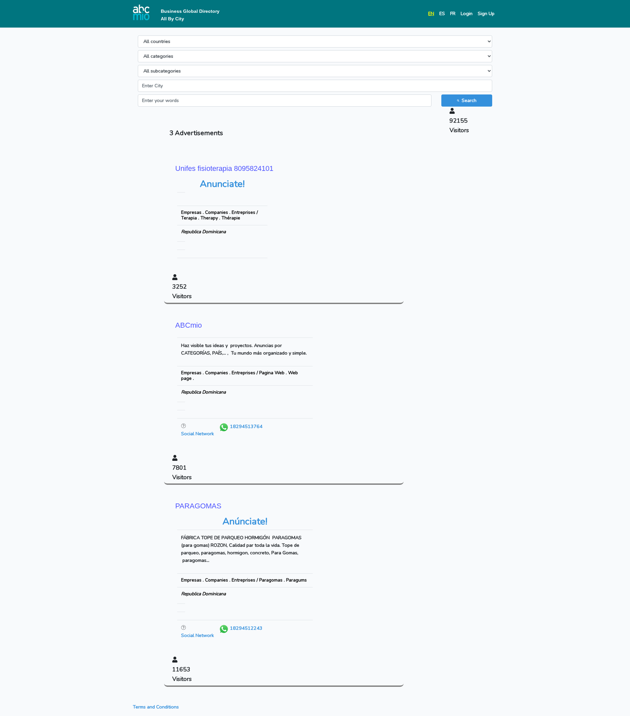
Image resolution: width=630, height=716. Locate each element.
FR (452, 13)
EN (431, 13)
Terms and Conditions (156, 707)
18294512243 (245, 628)
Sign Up (486, 13)
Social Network (197, 433)
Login (466, 13)
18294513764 (245, 426)
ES (442, 13)
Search (469, 100)
